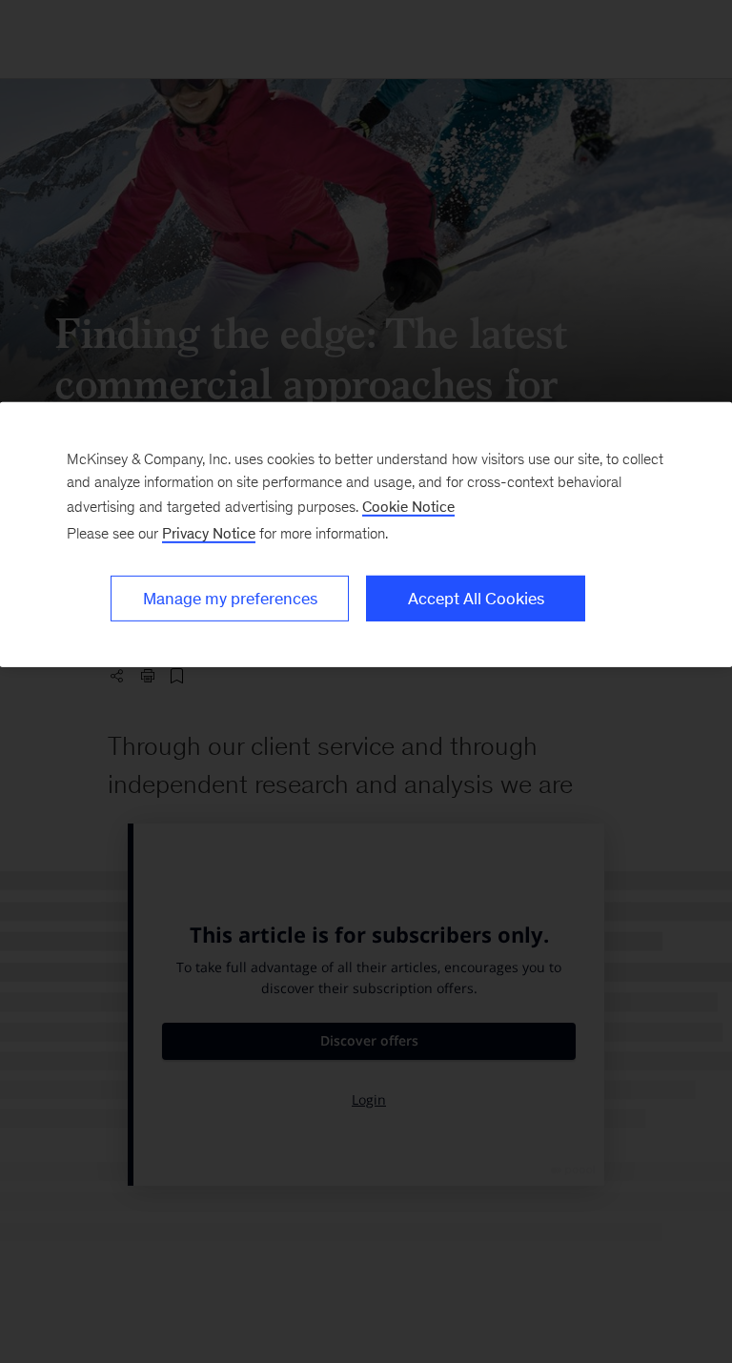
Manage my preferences (230, 597)
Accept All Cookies (476, 597)
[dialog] (366, 533)
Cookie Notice (408, 506)
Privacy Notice (208, 532)
